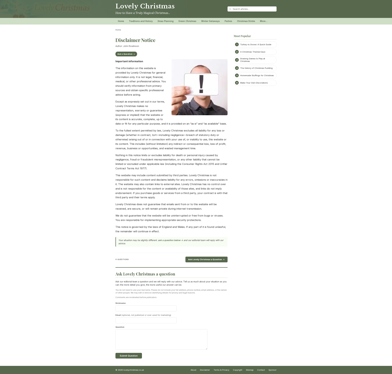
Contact (261, 370)
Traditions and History (141, 21)
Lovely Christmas (145, 6)
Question (119, 327)
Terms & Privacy (221, 370)
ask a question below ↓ (170, 240)
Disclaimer (205, 370)
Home (121, 21)
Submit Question (129, 355)
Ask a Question (124, 54)
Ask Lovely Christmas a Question (205, 259)
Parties (228, 21)
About (193, 370)
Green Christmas (187, 21)
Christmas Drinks (246, 21)
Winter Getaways (210, 21)
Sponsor (273, 370)
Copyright (237, 370)
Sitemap (250, 370)
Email (143, 315)
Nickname (120, 303)
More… (264, 21)
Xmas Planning (165, 21)
